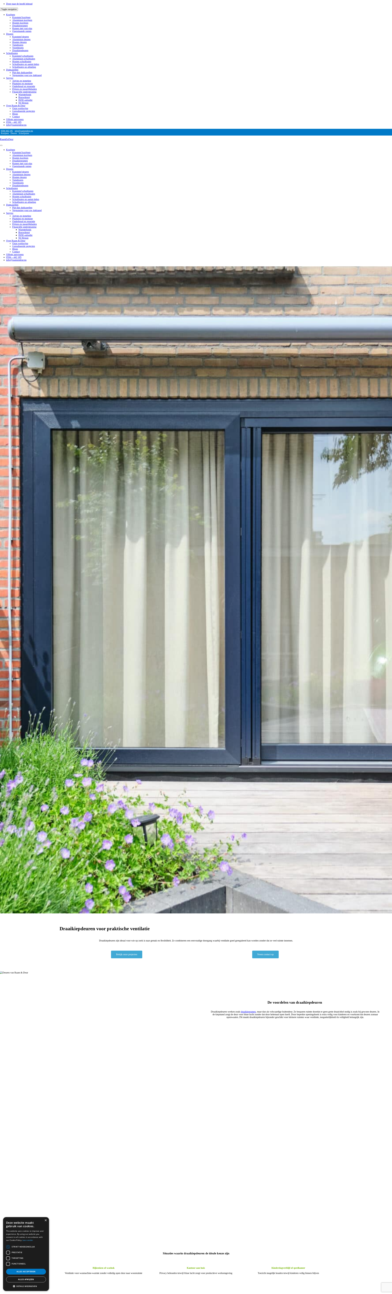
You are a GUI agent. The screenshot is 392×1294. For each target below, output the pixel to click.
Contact (16, 116)
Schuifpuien (12, 53)
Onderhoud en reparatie (23, 86)
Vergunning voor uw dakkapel (27, 75)
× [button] (45, 1220)
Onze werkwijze (20, 108)
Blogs (15, 114)
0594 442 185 (7, 131)
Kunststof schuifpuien (22, 56)
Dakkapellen (12, 69)
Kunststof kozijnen (21, 17)
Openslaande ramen (21, 31)
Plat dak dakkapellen (22, 72)
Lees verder (28, 1240)
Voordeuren (18, 47)
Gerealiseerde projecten (23, 111)
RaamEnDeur (6, 139)
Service (9, 78)
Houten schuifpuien (21, 61)
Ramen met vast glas (22, 28)
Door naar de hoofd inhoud (19, 3)
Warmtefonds (24, 94)
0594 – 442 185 (13, 122)
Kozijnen (10, 14)
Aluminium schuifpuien (23, 58)
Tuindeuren (17, 45)
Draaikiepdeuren (20, 50)
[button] (26, 1286)
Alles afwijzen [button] (26, 1279)
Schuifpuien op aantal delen (25, 64)
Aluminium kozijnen (22, 20)
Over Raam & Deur (15, 105)
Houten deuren (19, 42)
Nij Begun (23, 103)
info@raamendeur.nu (16, 125)
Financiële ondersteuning (24, 92)
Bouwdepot (24, 97)
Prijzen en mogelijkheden (24, 89)
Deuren (9, 34)
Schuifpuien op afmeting (24, 67)
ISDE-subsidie (25, 100)
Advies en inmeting (21, 80)
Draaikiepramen (20, 25)
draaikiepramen (248, 1011)
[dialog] (26, 1254)
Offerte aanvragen (15, 119)
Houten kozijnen (20, 23)
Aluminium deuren (21, 39)
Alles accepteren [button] (26, 1271)
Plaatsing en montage (22, 83)
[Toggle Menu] (1, 145)
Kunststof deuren (20, 36)
